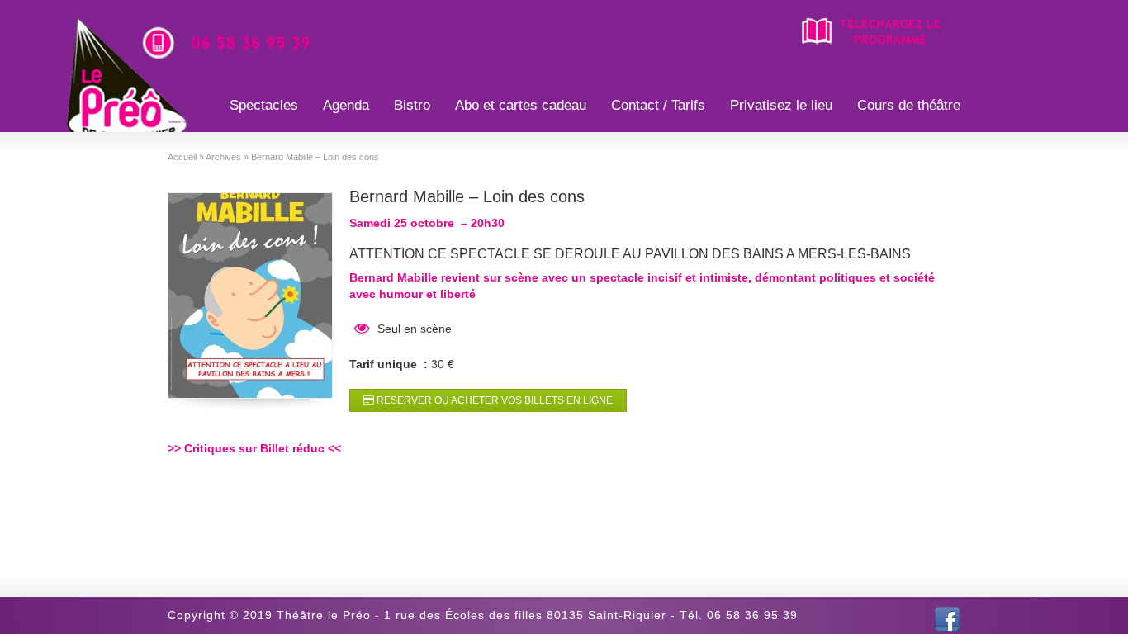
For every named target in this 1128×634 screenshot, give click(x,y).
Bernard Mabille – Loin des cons (467, 196)
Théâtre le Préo (178, 122)
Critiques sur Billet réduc (254, 448)
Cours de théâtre (908, 105)
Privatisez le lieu (781, 105)
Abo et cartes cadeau (520, 105)
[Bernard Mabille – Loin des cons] (250, 295)
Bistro (412, 105)
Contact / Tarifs (658, 105)
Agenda (346, 105)
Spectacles (264, 105)
